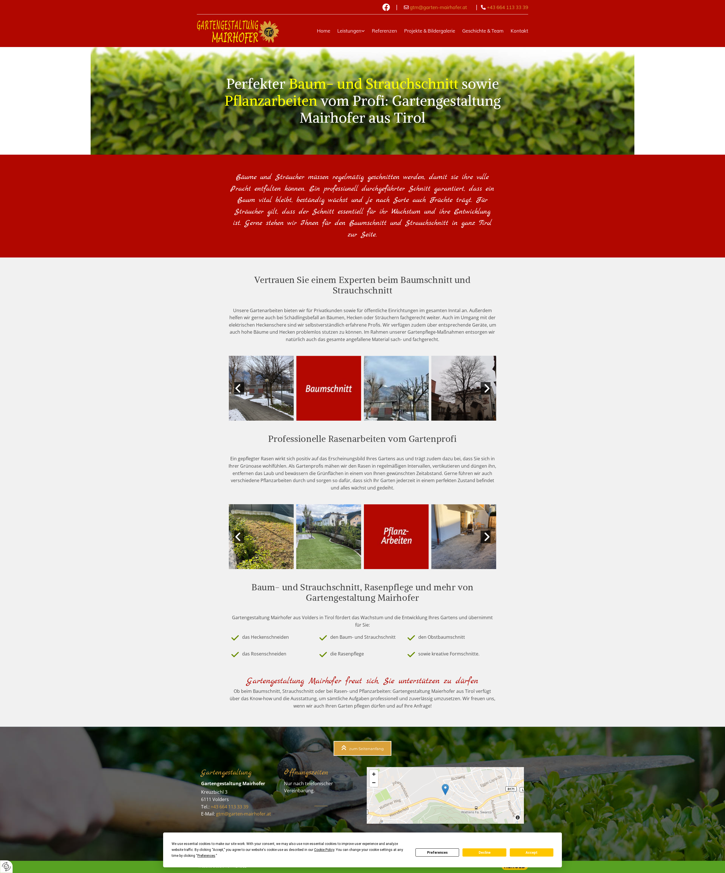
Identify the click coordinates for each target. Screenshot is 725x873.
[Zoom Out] (374, 782)
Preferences (437, 853)
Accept (532, 853)
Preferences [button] (206, 856)
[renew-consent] (6, 866)
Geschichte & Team (483, 31)
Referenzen (384, 31)
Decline (485, 853)
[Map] (445, 795)
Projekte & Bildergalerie (429, 31)
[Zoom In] (374, 774)
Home (323, 31)
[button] (362, 748)
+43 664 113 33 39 (507, 7)
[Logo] (238, 30)
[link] (347, 30)
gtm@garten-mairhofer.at (438, 7)
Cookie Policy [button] (324, 850)
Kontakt (519, 31)
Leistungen (349, 31)
